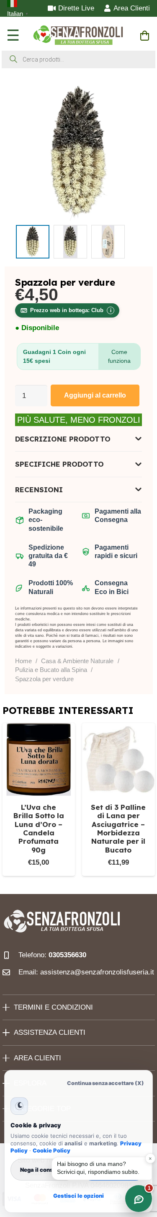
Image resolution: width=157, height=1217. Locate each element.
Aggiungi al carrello (95, 395)
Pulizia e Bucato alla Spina (51, 669)
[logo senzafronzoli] (78, 35)
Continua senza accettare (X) (105, 1083)
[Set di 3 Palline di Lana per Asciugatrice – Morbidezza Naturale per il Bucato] (118, 759)
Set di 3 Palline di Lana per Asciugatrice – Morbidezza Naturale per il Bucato (118, 828)
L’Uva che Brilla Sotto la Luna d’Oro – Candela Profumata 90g (38, 828)
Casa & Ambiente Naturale (77, 660)
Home (23, 660)
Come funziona (119, 356)
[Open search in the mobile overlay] (78, 59)
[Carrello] (145, 35)
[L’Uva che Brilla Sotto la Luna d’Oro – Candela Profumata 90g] (39, 759)
